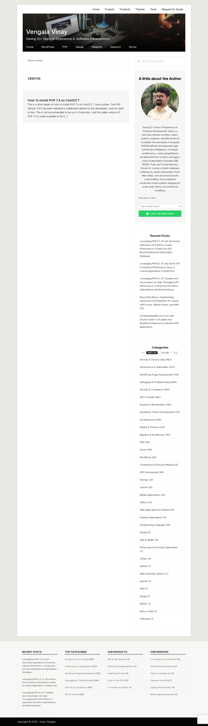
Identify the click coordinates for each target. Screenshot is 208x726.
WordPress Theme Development (157, 412)
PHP (142, 442)
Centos (143, 558)
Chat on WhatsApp (162, 213)
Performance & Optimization (154, 367)
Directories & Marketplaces (121, 666)
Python (143, 502)
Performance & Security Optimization (159, 547)
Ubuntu (143, 532)
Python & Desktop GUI (160, 673)
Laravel (143, 487)
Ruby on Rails (146, 611)
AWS (142, 588)
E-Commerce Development (163, 659)
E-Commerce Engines (118, 687)
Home (30, 60)
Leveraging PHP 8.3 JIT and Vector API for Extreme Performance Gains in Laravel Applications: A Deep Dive (160, 267)
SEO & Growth (147, 397)
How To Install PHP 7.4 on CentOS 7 (53, 100)
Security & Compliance (151, 389)
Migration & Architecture (152, 434)
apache (144, 581)
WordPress (145, 457)
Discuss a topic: (147, 198)
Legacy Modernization (161, 687)
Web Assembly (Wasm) (152, 573)
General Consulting (159, 680)
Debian (143, 566)
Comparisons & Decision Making (156, 464)
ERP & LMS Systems (117, 659)
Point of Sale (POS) (116, 680)
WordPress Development (162, 666)
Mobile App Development (162, 694)
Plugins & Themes (149, 427)
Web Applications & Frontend (155, 509)
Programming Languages (153, 524)
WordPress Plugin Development (156, 374)
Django (143, 596)
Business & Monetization (152, 404)
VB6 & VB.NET (147, 539)
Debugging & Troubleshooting (155, 382)
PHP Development (149, 472)
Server (143, 449)
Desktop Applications (151, 517)
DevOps (144, 479)
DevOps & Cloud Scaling (152, 359)
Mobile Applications (150, 494)
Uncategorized (147, 419)
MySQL (143, 603)
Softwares (145, 618)
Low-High (165, 353)
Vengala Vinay (46, 31)
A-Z (175, 353)
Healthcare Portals (116, 673)
